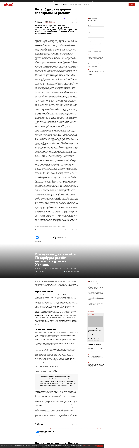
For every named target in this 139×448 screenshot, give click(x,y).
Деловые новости (69, 428)
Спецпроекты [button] (64, 4)
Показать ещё (91, 48)
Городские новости (92, 428)
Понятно (100, 445)
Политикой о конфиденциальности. (90, 445)
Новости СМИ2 (38, 241)
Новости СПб (76, 428)
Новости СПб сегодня (83, 428)
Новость (39, 428)
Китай (60, 428)
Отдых (43, 428)
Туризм (47, 428)
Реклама (80, 4)
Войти (131, 4)
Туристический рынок (53, 428)
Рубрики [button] (55, 4)
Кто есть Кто (86, 4)
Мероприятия (73, 4)
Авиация (63, 428)
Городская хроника (100, 428)
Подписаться (78, 1)
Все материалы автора (50, 22)
